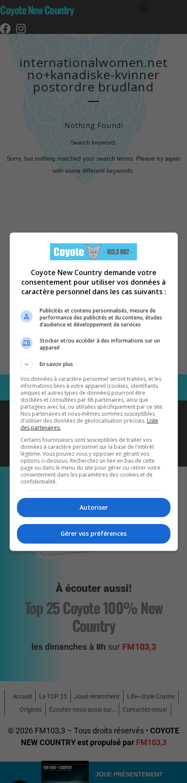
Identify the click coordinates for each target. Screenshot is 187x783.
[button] (93, 364)
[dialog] (94, 391)
